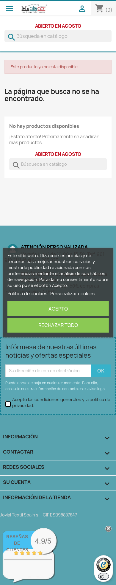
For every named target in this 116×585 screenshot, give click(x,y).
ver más (36, 576)
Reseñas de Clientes (17, 543)
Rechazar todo (58, 325)
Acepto (58, 308)
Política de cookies (27, 294)
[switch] (103, 576)
